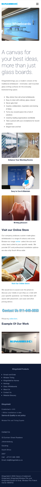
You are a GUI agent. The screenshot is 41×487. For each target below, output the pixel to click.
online (18, 241)
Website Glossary (9, 395)
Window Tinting (8, 377)
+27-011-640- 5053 (13, 457)
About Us (6, 389)
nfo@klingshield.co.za (15, 460)
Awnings (6, 383)
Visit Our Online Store (21, 283)
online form (13, 318)
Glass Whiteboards (10, 386)
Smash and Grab (9, 374)
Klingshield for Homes (11, 380)
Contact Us (7, 392)
